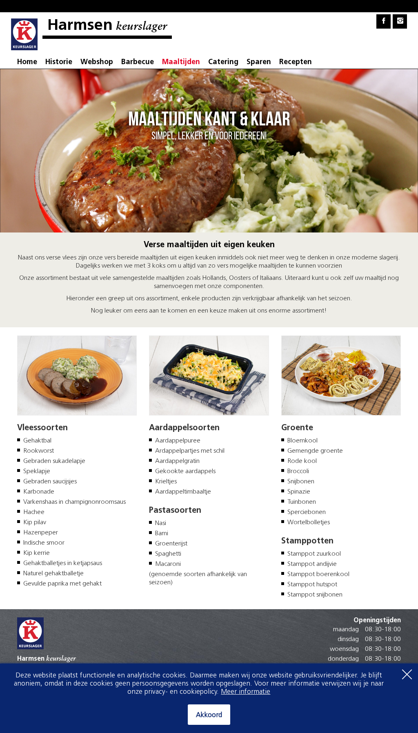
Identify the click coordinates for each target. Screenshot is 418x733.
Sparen (259, 62)
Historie (58, 62)
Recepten (295, 62)
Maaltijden (181, 62)
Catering (223, 62)
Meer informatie (245, 691)
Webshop (96, 62)
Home (27, 62)
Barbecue (137, 62)
